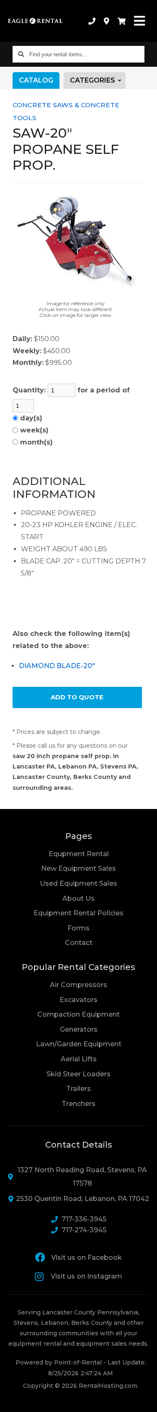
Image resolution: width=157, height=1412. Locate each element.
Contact (79, 942)
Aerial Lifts (79, 1059)
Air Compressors (78, 985)
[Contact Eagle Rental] (106, 21)
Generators (79, 1029)
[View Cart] (122, 21)
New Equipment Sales (78, 868)
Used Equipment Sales (78, 883)
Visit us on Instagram (86, 1276)
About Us (78, 898)
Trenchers (78, 1104)
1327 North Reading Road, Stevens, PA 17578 (82, 1176)
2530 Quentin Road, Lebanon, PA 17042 (82, 1199)
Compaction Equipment (78, 1014)
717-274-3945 (84, 1230)
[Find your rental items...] (21, 54)
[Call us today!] (91, 21)
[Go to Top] (145, 1400)
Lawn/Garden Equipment (78, 1044)
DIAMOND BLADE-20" (57, 666)
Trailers (78, 1089)
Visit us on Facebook (86, 1257)
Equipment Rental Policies (78, 913)
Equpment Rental (79, 854)
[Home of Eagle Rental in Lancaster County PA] (35, 21)
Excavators (78, 1000)
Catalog (36, 80)
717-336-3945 (84, 1219)
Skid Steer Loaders (78, 1074)
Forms (78, 928)
